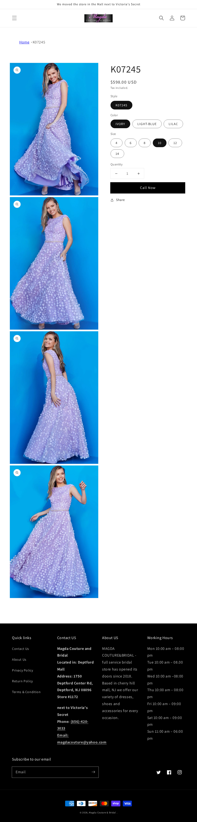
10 (159, 143)
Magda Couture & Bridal (103, 812)
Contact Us (20, 649)
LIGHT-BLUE (147, 124)
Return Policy (22, 681)
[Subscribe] (93, 772)
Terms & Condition (26, 692)
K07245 (39, 42)
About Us (19, 659)
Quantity (117, 164)
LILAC (173, 124)
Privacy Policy (22, 670)
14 (117, 153)
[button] (14, 18)
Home (24, 42)
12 (175, 143)
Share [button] (120, 200)
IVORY (120, 124)
